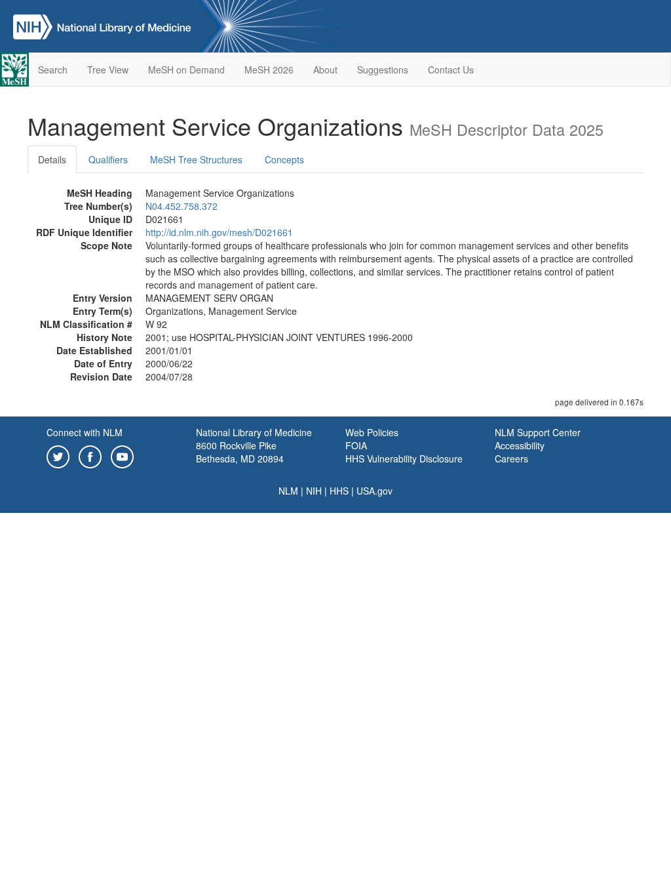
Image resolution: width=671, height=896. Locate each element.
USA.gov (374, 490)
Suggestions (382, 69)
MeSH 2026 (269, 69)
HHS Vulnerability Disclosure (404, 458)
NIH (314, 490)
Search (52, 69)
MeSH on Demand (186, 69)
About (325, 69)
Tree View (107, 69)
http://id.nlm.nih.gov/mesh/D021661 (219, 232)
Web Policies (371, 432)
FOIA (356, 445)
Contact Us (451, 69)
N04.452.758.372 (181, 206)
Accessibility (520, 445)
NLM (288, 490)
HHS (339, 490)
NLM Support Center (538, 432)
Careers (511, 458)
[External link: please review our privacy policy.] (58, 455)
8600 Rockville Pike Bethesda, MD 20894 (240, 452)
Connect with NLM (85, 432)
